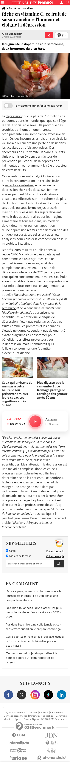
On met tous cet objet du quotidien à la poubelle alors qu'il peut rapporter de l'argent (31, 658)
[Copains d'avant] (18, 750)
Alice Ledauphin (12, 33)
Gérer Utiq (61, 716)
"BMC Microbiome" (24, 254)
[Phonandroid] (51, 757)
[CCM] (18, 735)
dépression (14, 116)
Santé (11, 551)
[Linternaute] (18, 743)
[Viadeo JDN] (51, 750)
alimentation (12, 165)
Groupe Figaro (31, 719)
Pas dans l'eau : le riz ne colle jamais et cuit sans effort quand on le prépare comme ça (33, 627)
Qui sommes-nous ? (16, 712)
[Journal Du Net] (51, 735)
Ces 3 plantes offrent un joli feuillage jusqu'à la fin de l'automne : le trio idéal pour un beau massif (35, 641)
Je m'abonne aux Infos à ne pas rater (38, 105)
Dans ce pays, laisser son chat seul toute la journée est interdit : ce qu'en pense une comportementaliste (33, 596)
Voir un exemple (55, 551)
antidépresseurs (13, 234)
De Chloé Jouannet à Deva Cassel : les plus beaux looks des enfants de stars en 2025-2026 (34, 612)
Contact (33, 712)
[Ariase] (18, 758)
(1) (64, 35)
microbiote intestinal (19, 185)
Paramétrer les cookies (41, 716)
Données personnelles (15, 716)
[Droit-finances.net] (51, 743)
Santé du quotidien (21, 8)
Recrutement (57, 712)
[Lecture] (35, 421)
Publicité (43, 712)
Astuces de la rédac (19, 556)
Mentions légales (12, 719)
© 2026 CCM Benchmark (54, 719)
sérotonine (9, 308)
